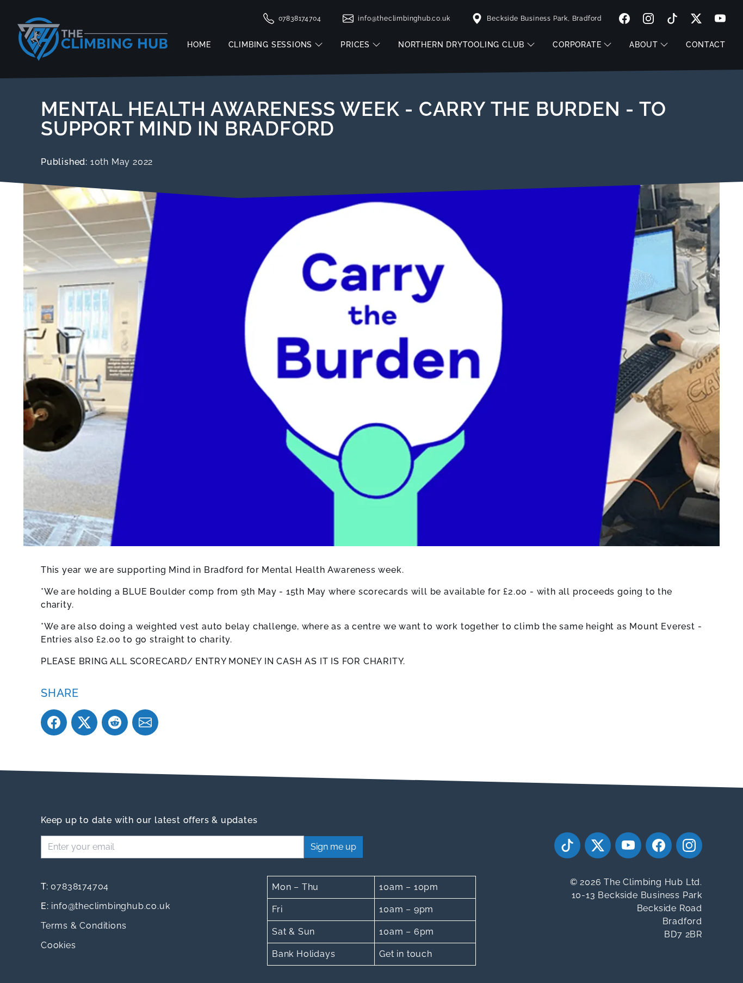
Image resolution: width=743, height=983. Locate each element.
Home (198, 44)
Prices (355, 44)
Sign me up (333, 847)
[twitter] (696, 18)
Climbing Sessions (270, 44)
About (643, 44)
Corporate (577, 44)
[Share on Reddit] (115, 722)
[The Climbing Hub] (92, 39)
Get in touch (405, 954)
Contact (706, 44)
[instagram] (648, 18)
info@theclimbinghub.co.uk (105, 906)
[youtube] (718, 18)
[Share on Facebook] (54, 722)
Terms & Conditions (83, 925)
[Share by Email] (145, 722)
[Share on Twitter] (84, 722)
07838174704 (75, 886)
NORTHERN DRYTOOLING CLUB (461, 44)
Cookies (58, 945)
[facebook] (624, 18)
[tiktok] (672, 18)
